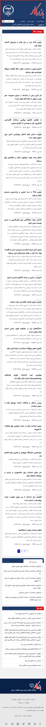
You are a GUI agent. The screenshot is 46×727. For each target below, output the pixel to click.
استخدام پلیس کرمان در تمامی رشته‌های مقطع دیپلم (24, 618)
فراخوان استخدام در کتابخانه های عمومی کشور (26, 566)
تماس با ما (26, 699)
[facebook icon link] (40, 723)
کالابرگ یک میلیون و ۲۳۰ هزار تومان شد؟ (28, 613)
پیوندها (23, 21)
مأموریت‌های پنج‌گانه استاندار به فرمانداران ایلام (24, 348)
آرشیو (19, 699)
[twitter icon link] (23, 723)
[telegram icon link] (12, 723)
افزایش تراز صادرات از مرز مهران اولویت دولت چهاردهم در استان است (23, 499)
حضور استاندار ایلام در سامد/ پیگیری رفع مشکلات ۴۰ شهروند (23, 428)
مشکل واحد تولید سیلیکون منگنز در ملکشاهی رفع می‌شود (23, 159)
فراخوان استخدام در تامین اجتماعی (30, 592)
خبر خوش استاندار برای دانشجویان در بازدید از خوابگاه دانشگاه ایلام (23, 474)
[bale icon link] (29, 723)
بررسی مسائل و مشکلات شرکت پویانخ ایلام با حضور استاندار (23, 404)
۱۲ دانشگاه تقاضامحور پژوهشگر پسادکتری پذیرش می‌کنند (23, 649)
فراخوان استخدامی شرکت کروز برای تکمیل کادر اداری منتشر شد (22, 572)
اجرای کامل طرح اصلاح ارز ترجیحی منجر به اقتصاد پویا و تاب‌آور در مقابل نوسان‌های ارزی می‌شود (23, 251)
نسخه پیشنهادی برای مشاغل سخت (30, 665)
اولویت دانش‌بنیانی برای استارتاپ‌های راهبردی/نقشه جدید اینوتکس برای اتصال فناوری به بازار (22, 655)
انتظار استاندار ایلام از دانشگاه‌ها (30, 530)
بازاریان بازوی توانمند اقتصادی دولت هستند (26, 302)
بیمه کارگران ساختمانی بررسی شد (31, 644)
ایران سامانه (18, 716)
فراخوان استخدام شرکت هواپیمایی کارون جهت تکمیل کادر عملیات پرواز (23, 586)
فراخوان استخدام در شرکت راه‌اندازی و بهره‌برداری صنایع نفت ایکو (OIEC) (23, 598)
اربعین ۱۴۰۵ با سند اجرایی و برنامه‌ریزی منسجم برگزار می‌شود (23, 194)
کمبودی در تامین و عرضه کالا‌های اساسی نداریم (24, 277)
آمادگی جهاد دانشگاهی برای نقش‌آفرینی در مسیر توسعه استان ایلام (23, 221)
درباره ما (32, 699)
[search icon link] (4, 21)
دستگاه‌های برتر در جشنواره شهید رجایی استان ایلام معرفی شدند (23, 330)
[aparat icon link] (35, 723)
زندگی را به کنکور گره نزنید (33, 661)
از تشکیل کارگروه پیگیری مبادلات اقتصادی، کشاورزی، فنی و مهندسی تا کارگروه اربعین (23, 121)
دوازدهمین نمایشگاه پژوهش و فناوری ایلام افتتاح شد (23, 454)
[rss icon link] (6, 723)
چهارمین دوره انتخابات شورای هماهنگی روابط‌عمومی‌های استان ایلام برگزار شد (23, 377)
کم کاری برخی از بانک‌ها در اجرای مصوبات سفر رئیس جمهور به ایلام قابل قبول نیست (23, 97)
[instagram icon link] (18, 723)
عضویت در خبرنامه (23, 702)
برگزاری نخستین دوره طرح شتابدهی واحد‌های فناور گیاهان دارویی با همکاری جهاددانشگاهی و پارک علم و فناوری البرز (22, 631)
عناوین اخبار (31, 21)
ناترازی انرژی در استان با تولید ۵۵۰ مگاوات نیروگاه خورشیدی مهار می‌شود (23, 70)
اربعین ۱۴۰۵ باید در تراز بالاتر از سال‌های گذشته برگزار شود (23, 44)
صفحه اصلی (40, 21)
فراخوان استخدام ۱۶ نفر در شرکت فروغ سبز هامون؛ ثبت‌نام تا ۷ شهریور (23, 579)
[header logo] (37, 10)
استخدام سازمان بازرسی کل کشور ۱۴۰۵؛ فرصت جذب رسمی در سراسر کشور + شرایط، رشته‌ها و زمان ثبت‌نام (22, 624)
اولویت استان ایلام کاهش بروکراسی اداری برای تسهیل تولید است (23, 136)
